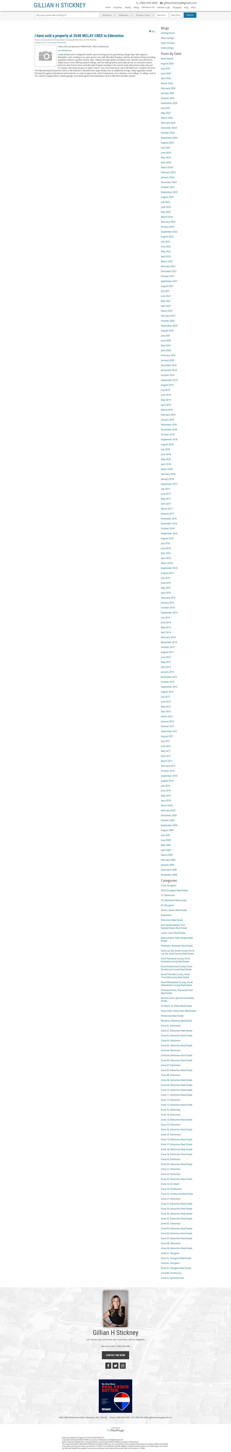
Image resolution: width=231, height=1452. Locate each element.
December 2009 (169, 815)
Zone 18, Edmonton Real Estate (176, 1149)
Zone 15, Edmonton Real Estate (176, 1129)
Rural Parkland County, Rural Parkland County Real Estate (175, 960)
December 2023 (169, 182)
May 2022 (166, 251)
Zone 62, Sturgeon (170, 1263)
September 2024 (169, 137)
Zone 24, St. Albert (170, 1183)
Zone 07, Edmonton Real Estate (176, 1070)
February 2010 (168, 810)
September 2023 (169, 192)
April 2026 (166, 78)
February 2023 (168, 221)
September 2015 (169, 568)
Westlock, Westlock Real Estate (176, 1020)
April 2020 (166, 350)
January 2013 (167, 671)
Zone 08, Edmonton (171, 1075)
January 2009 (167, 864)
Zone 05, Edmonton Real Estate (176, 1060)
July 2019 (165, 390)
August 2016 (167, 538)
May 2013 (166, 662)
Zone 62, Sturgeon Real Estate (176, 1268)
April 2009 (166, 850)
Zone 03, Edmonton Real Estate (176, 1045)
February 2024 (168, 172)
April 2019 (166, 404)
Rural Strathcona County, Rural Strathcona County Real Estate (176, 968)
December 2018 (169, 424)
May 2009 (166, 845)
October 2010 (167, 770)
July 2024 (165, 147)
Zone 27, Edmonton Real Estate (176, 1203)
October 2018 (167, 434)
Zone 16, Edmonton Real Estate (176, 1139)
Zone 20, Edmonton (171, 1159)
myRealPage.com (116, 1430)
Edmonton (166, 915)
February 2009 (168, 859)
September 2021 (169, 281)
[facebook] (108, 1366)
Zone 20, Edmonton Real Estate (176, 1164)
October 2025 (167, 98)
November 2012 (169, 676)
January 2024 (167, 177)
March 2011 (167, 760)
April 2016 (166, 558)
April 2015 (166, 592)
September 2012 (169, 686)
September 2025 (169, 103)
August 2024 (167, 142)
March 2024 (167, 167)
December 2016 (169, 518)
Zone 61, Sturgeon (170, 1253)
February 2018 (168, 474)
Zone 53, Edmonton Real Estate (176, 1218)
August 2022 (167, 236)
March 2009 (167, 854)
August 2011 (167, 736)
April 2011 (166, 756)
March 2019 (167, 409)
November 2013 (169, 642)
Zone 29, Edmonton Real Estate (176, 1208)
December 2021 (169, 271)
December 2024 (169, 127)
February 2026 (168, 88)
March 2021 (167, 310)
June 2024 (166, 152)
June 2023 (166, 206)
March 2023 (167, 216)
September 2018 (169, 439)
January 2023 (167, 226)
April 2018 (166, 464)
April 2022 (166, 256)
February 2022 (168, 266)
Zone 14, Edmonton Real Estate (54, 42)
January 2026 (167, 93)
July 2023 (165, 202)
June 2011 (166, 746)
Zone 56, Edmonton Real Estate (176, 1233)
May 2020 (166, 345)
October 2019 (167, 375)
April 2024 (166, 162)
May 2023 (166, 211)
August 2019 (167, 385)
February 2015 (168, 597)
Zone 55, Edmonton (171, 1223)
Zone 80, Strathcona (171, 1273)
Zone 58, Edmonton (171, 1243)
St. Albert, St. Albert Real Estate (176, 1005)
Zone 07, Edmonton (171, 1065)
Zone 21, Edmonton (171, 1169)
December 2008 (169, 869)
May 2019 (166, 399)
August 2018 (167, 444)
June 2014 (166, 622)
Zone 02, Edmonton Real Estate (176, 1035)
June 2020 (166, 340)
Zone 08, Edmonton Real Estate (176, 1080)
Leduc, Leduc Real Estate (173, 932)
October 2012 (167, 681)
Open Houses (168, 42)
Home (108, 7)
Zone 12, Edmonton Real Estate (176, 1104)
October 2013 (167, 647)
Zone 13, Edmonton (171, 1109)
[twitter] (115, 1366)
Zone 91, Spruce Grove (172, 1277)
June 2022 (166, 246)
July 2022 (165, 241)
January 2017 (167, 513)
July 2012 (165, 696)
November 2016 (169, 523)
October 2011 (167, 726)
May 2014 (166, 627)
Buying (128, 7)
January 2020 (167, 360)
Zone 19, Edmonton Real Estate (176, 1154)
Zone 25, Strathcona (171, 1188)
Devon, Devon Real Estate (174, 910)
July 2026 (165, 68)
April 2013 (166, 667)
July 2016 (165, 543)
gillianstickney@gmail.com (160, 1417)
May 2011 (166, 751)
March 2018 (167, 469)
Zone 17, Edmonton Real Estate (176, 1144)
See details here (65, 50)
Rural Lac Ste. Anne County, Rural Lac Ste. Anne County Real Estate (177, 952)
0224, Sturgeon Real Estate (174, 890)
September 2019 (169, 380)
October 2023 (167, 187)
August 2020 (167, 330)
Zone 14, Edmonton (171, 1114)
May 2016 (166, 553)
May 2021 (166, 300)
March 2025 (167, 117)
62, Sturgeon (167, 905)
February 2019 (168, 414)
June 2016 (166, 548)
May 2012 (166, 706)
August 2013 (167, 652)
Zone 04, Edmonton (171, 1050)
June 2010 (166, 790)
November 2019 (169, 370)
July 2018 (165, 449)
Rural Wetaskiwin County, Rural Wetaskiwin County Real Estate (176, 984)
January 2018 (167, 479)
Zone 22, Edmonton (171, 1174)
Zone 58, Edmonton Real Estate (176, 1248)
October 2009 (167, 820)
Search (190, 15)
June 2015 (166, 582)
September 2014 (169, 612)
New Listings (167, 37)
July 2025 (165, 108)
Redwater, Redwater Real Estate (177, 945)
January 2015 (167, 602)
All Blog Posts (168, 33)
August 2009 (167, 830)
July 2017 (165, 488)
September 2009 (169, 825)
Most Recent (167, 58)
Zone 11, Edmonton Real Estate (176, 1094)
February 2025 (168, 122)
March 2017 (167, 508)
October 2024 (167, 132)
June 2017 (166, 493)
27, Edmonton (168, 895)
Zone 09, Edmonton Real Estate (176, 1085)
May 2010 (166, 795)
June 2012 (166, 701)
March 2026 (167, 83)
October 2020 (167, 320)
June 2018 (166, 454)
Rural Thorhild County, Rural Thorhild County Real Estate (175, 976)
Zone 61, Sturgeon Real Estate (176, 1258)
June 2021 (166, 296)
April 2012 (166, 711)
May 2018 (166, 459)
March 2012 (167, 716)
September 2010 (169, 775)
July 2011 (165, 741)
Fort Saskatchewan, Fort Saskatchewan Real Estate (174, 926)
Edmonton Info (148, 7)
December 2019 (169, 365)
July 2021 (165, 291)
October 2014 (167, 607)
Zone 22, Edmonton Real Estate (176, 1179)
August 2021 (167, 286)
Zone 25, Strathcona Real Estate (177, 1193)
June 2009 (166, 840)
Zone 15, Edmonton (171, 1124)
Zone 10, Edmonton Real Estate (176, 1089)
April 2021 (166, 305)
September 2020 (169, 325)
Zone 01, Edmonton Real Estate (176, 1030)
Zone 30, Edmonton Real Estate (176, 1213)
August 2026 (167, 63)
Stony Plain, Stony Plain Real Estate (178, 1010)
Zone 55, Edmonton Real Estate (176, 1228)
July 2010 (165, 785)
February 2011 (168, 765)
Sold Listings (167, 47)
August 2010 (167, 780)
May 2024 (166, 157)
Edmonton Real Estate (172, 920)
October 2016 (167, 528)
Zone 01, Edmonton (171, 1025)
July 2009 (165, 835)
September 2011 (169, 731)
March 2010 (167, 805)
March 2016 (167, 563)
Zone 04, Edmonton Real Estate (176, 1055)
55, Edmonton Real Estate (173, 900)
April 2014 (166, 632)
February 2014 (168, 637)
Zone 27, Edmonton (171, 1198)
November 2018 (169, 429)
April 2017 (166, 503)
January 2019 (167, 419)
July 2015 (165, 577)
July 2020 (165, 335)
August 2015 (167, 573)
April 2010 (166, 800)
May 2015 (166, 587)
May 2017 (166, 498)
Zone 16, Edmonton (171, 1134)
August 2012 (167, 691)
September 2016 (169, 533)
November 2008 (169, 874)
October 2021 (167, 276)
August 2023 (167, 197)
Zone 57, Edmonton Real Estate (176, 1238)
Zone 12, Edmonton (171, 1099)
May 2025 (166, 112)
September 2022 (169, 231)
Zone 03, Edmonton (171, 1040)
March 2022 (167, 261)
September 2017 (169, 483)
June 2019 (166, 394)
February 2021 (168, 315)
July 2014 (165, 617)
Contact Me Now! (115, 1355)
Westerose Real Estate (172, 1015)
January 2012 (167, 721)
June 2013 (166, 657)
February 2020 (168, 355)
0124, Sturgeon (168, 885)
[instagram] (123, 1366)
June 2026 (166, 73)
